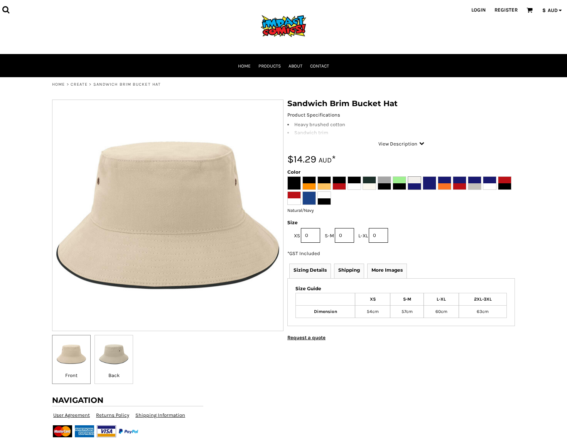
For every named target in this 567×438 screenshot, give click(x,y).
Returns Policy (112, 415)
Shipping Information (160, 415)
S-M (329, 235)
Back (114, 375)
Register (506, 10)
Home (58, 84)
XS (297, 235)
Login (478, 10)
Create (79, 84)
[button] (6, 10)
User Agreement (71, 415)
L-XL (363, 235)
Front (71, 375)
